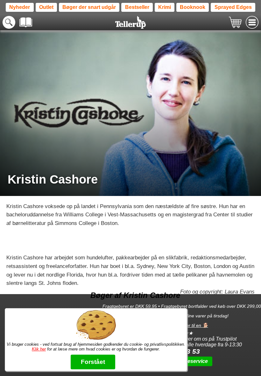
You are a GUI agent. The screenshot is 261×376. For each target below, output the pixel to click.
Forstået (93, 361)
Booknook (192, 7)
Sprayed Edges (233, 7)
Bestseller (137, 7)
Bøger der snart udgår (89, 7)
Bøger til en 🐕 (193, 325)
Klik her (39, 349)
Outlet (46, 7)
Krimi (164, 7)
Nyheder (19, 7)
